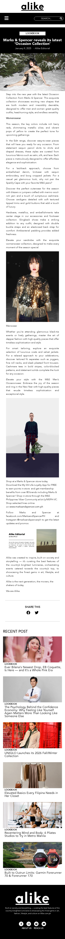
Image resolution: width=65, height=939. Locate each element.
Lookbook (32, 33)
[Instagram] (28, 924)
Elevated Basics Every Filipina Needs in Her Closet (31, 794)
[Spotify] (36, 924)
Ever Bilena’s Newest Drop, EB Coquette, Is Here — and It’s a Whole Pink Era (33, 669)
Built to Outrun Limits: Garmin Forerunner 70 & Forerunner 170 (33, 874)
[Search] (61, 18)
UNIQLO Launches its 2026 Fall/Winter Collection (31, 754)
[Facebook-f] (21, 924)
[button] (6, 18)
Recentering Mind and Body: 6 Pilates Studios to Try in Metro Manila (30, 834)
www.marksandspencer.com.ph (26, 507)
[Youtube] (44, 924)
